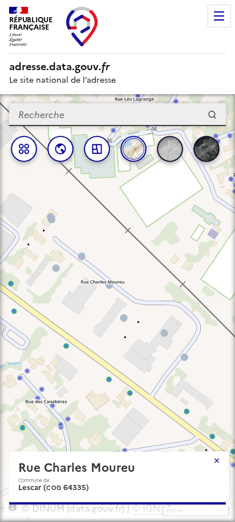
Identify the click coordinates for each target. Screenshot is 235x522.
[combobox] (117, 114)
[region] (117, 308)
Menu (219, 16)
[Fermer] (217, 460)
